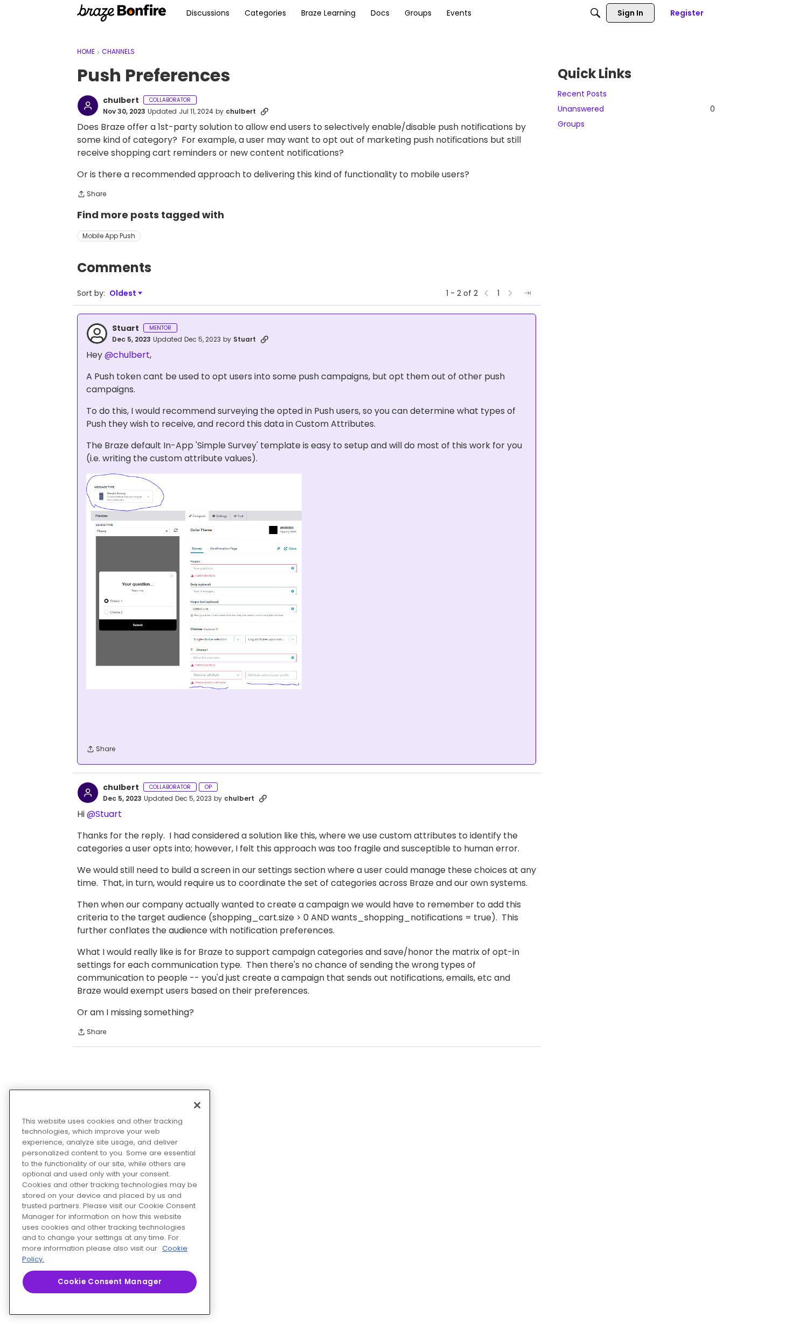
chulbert (121, 101)
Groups (571, 124)
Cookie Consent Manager (110, 1282)
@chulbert (127, 355)
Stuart (125, 329)
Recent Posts (582, 93)
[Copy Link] (264, 111)
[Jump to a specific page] (527, 293)
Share (91, 194)
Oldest (123, 293)
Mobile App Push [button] (108, 235)
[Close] (197, 1105)
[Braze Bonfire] (121, 13)
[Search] (595, 13)
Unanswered (636, 108)
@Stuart (104, 814)
